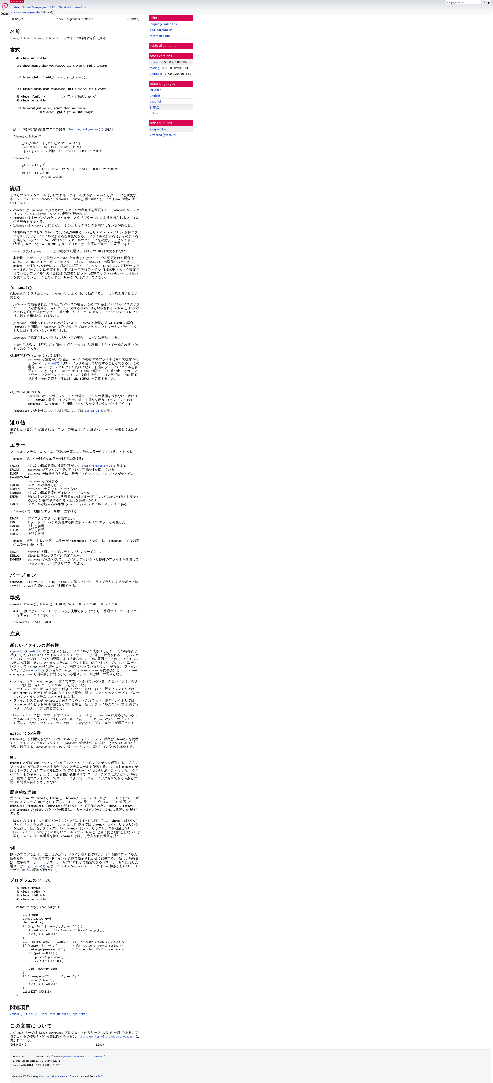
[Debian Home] (5, 8)
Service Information (72, 7)
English (155, 96)
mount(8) (34, 670)
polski (154, 113)
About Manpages (34, 7)
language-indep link (163, 24)
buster (16, 12)
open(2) (53, 363)
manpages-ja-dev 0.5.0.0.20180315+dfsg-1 (81, 1056)
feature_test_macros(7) (86, 129)
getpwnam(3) (36, 866)
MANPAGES (17, 1)
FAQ (52, 7)
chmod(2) (16, 1014)
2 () (158, 129)
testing (154, 68)
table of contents (163, 46)
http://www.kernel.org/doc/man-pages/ (106, 1036)
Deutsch (155, 90)
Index (15, 7)
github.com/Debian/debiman (52, 1076)
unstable (156, 74)
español (155, 101)
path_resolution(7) (98, 465)
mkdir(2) (35, 651)
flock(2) (32, 1014)
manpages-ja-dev (31, 12)
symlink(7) (81, 1014)
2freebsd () (163, 135)
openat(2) (92, 410)
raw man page (160, 36)
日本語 (154, 107)
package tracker (161, 30)
